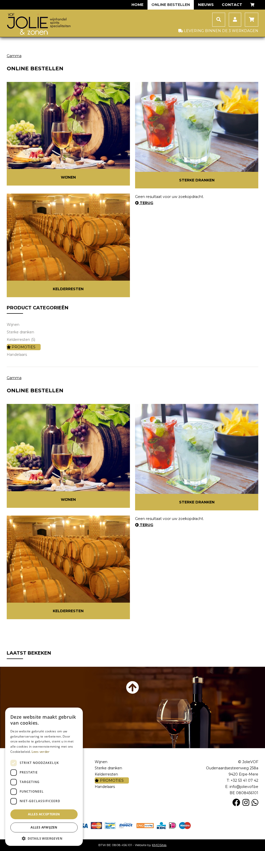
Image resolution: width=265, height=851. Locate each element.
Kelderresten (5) (21, 339)
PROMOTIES (23, 347)
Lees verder (40, 751)
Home (137, 4)
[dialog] (44, 777)
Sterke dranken (197, 180)
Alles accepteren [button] (44, 814)
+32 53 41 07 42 (244, 780)
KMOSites (159, 845)
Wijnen (68, 177)
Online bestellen (170, 4)
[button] (44, 838)
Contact (232, 4)
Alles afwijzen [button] (44, 827)
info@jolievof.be (244, 786)
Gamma (14, 55)
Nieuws (206, 4)
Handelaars (17, 354)
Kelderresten (68, 289)
